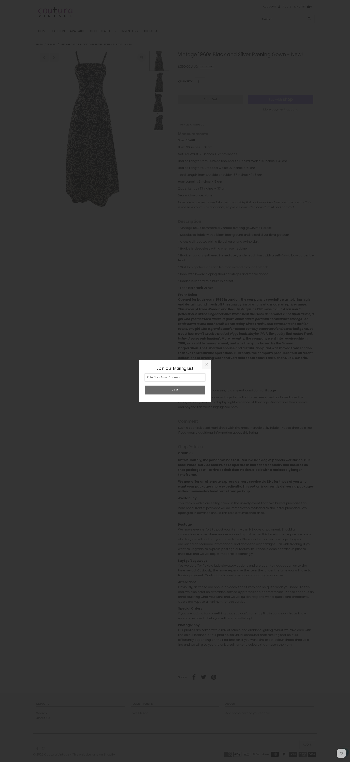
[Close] (206, 364)
